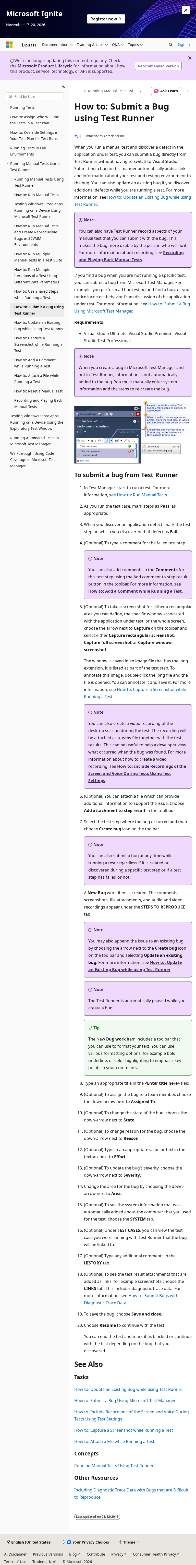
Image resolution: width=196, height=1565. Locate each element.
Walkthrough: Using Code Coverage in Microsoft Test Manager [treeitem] (33, 459)
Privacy (117, 1554)
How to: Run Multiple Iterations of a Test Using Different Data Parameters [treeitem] (36, 275)
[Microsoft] (9, 44)
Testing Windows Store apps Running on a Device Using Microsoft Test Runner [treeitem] (38, 210)
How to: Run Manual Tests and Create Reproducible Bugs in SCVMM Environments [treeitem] (36, 235)
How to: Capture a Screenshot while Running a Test (123, 1430)
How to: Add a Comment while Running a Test (135, 591)
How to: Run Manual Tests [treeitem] (36, 194)
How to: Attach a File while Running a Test (114, 1441)
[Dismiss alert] (186, 10)
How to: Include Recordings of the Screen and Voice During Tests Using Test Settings (137, 773)
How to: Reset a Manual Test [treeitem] (38, 391)
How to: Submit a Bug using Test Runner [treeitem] (39, 310)
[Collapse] (63, 86)
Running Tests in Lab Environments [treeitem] (28, 151)
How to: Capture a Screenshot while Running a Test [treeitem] (38, 344)
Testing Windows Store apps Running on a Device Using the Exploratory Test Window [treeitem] (36, 422)
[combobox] (35, 96)
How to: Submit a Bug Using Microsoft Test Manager (125, 1400)
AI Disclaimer (15, 1554)
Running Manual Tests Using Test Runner (113, 90)
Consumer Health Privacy (154, 1554)
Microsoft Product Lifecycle (45, 66)
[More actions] (187, 91)
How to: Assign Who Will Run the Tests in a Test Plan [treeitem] (34, 120)
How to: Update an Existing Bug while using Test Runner (128, 1389)
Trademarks (42, 1561)
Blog (73, 1554)
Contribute (96, 1554)
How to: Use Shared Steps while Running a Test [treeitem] (36, 294)
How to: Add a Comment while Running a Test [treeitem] (35, 363)
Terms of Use (15, 1561)
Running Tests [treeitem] (22, 107)
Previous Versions (48, 1554)
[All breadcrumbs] (78, 91)
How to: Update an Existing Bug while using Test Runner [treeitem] (39, 325)
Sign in (184, 44)
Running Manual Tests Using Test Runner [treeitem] (39, 182)
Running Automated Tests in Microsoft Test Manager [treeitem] (34, 441)
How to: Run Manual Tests (142, 495)
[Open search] (171, 44)
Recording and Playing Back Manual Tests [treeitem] (38, 403)
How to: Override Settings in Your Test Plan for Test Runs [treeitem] (34, 135)
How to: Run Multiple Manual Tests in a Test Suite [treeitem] (38, 257)
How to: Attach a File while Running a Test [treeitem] (36, 378)
